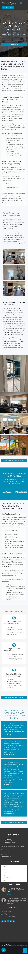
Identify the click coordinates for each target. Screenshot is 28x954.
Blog (4, 874)
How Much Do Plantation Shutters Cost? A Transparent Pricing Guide (15, 889)
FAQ (4, 880)
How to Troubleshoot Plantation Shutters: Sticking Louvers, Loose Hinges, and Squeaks (16, 900)
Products (5, 872)
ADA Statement (16, 945)
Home (4, 866)
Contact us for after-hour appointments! (12, 846)
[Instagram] (5, 921)
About (4, 869)
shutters (6, 769)
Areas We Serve (6, 877)
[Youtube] (11, 921)
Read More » (9, 894)
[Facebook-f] (2, 921)
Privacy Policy (23, 945)
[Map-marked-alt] (14, 921)
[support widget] (25, 950)
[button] (20, 3)
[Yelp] (8, 921)
